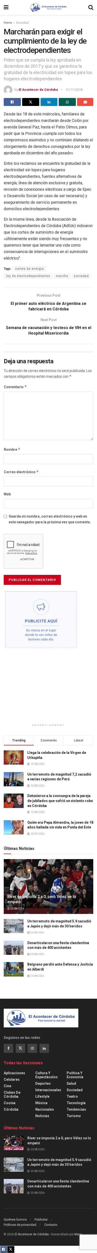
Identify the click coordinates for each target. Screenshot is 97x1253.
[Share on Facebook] (12, 102)
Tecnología (76, 1103)
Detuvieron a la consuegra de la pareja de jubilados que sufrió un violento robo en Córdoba (60, 800)
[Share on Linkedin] (49, 102)
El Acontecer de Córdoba (38, 89)
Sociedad (22, 22)
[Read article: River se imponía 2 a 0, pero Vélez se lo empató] (14, 1143)
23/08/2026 (17, 908)
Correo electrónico (21, 471)
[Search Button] (90, 7)
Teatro (72, 1096)
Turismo (74, 1116)
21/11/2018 (74, 89)
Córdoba (11, 1109)
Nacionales (44, 1109)
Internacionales (48, 1090)
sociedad (81, 276)
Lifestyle (42, 1096)
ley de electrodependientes (28, 276)
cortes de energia (29, 268)
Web (7, 494)
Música (41, 1103)
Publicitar (41, 1219)
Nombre (12, 449)
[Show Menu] (6, 7)
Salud (71, 1083)
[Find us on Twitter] (20, 1048)
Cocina (9, 1103)
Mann (78, 1234)
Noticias (42, 1116)
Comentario (15, 386)
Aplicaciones (14, 1073)
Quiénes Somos (15, 1219)
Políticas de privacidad (20, 1225)
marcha (62, 276)
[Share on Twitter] (30, 102)
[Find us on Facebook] (8, 1048)
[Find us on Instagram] (32, 1048)
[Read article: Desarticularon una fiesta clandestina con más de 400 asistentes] (14, 948)
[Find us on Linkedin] (44, 1048)
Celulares (12, 1079)
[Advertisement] (48, 688)
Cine (7, 1086)
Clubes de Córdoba (12, 1094)
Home (8, 22)
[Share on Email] (85, 102)
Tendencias (76, 1109)
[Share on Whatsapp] (67, 102)
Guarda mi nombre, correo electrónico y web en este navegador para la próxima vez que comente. (50, 519)
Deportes (43, 1083)
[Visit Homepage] (48, 7)
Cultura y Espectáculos (46, 1075)
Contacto (50, 1225)
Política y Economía (75, 1075)
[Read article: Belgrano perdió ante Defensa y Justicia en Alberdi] (14, 969)
